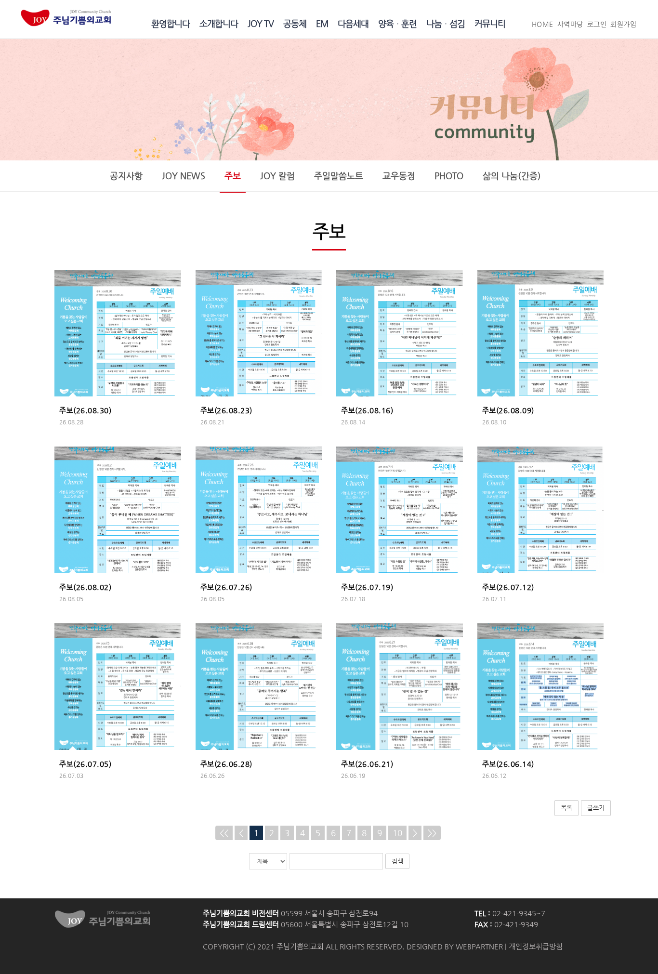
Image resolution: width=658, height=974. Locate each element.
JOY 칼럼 (277, 176)
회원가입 (623, 24)
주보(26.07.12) (508, 587)
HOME (542, 24)
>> (432, 833)
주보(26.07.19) (367, 587)
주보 (232, 176)
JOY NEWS (183, 176)
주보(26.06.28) (226, 764)
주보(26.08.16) (367, 410)
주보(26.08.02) (85, 587)
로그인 (597, 24)
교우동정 (398, 176)
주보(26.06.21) (367, 764)
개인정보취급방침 (536, 946)
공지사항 (126, 176)
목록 (566, 807)
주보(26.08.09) (508, 410)
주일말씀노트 (338, 176)
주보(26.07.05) (85, 764)
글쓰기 (596, 807)
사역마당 (570, 24)
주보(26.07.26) (226, 587)
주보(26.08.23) (226, 410)
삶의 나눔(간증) (512, 176)
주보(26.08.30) (85, 410)
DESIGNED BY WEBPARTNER (455, 946)
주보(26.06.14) (508, 764)
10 (397, 833)
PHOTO (448, 176)
